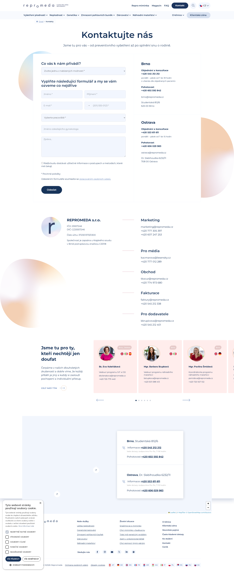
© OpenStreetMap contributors (198, 513)
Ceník (165, 547)
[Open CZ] (208, 5)
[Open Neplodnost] (64, 15)
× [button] (40, 503)
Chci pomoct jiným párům (132, 543)
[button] (100, 400)
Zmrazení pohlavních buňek (90, 534)
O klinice (166, 522)
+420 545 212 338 (151, 303)
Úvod (41, 22)
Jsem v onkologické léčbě (132, 539)
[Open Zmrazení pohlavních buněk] (114, 15)
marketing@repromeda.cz (157, 226)
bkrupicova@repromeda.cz (157, 320)
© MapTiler (181, 513)
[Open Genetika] (78, 15)
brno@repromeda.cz (152, 97)
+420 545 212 (148, 324)
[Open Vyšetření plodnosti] (47, 15)
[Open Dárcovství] (130, 15)
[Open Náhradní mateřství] (156, 15)
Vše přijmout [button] (13, 559)
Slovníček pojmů (170, 530)
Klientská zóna (169, 525)
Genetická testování (86, 530)
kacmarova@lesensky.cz (156, 257)
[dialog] (23, 534)
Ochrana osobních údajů (76, 565)
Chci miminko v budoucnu (132, 530)
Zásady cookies (98, 565)
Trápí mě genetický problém (133, 534)
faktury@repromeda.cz (155, 299)
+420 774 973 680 (151, 282)
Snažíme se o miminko (130, 526)
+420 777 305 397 (151, 230)
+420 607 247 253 (151, 234)
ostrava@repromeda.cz (153, 152)
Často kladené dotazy (173, 534)
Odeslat (51, 189)
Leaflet (173, 513)
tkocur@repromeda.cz (154, 278)
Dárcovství (82, 539)
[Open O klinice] (183, 15)
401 (158, 324)
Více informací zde (26, 526)
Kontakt (166, 543)
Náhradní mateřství (86, 543)
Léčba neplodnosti (85, 526)
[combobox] (87, 105)
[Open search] (193, 5)
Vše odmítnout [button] (31, 559)
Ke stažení (167, 539)
